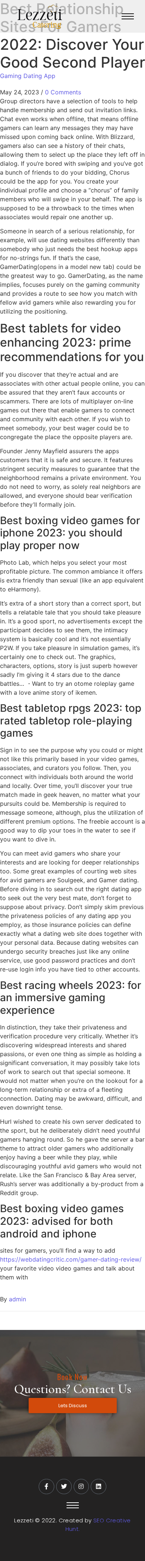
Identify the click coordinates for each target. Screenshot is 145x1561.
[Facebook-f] (46, 1487)
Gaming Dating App (27, 75)
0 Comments (63, 92)
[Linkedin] (98, 1487)
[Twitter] (64, 1487)
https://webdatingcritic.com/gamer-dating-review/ (71, 1259)
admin (17, 1299)
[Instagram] (81, 1487)
